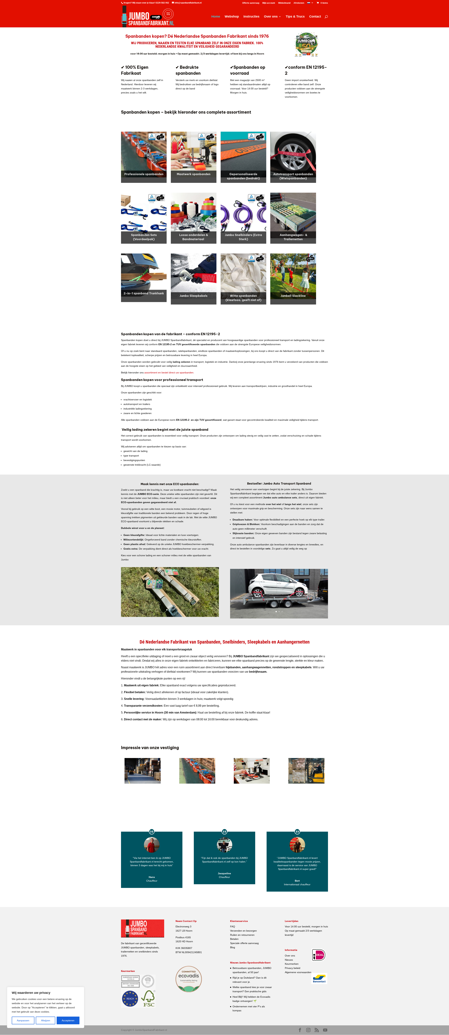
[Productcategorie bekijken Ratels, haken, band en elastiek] (193, 215)
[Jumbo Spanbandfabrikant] (143, 782)
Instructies (251, 16)
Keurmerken (292, 963)
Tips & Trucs (295, 16)
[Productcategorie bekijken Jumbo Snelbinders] (243, 215)
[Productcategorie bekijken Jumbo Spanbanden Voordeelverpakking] (144, 215)
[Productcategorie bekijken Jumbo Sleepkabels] (193, 276)
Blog (232, 947)
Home (215, 16)
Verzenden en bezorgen (243, 930)
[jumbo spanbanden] (197, 782)
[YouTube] (325, 1030)
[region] (45, 1007)
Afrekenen (299, 3)
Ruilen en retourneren (242, 934)
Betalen (234, 939)
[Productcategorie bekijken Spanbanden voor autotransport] (293, 154)
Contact (315, 16)
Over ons (271, 16)
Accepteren (68, 1020)
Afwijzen (45, 1020)
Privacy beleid (292, 968)
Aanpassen (23, 1020)
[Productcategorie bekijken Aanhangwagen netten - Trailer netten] (293, 215)
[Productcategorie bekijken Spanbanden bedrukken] (243, 154)
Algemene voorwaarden (298, 972)
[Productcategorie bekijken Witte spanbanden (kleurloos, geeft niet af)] (243, 276)
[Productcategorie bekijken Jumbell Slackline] (293, 276)
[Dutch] (310, 4)
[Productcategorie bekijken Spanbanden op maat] (193, 154)
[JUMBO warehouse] (306, 782)
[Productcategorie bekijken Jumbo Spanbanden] (144, 154)
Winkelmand (284, 3)
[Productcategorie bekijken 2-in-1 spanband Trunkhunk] (144, 275)
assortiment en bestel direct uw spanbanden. (169, 372)
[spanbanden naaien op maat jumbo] (252, 782)
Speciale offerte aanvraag (244, 943)
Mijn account (268, 3)
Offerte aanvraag (250, 3)
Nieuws (289, 959)
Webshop (232, 16)
